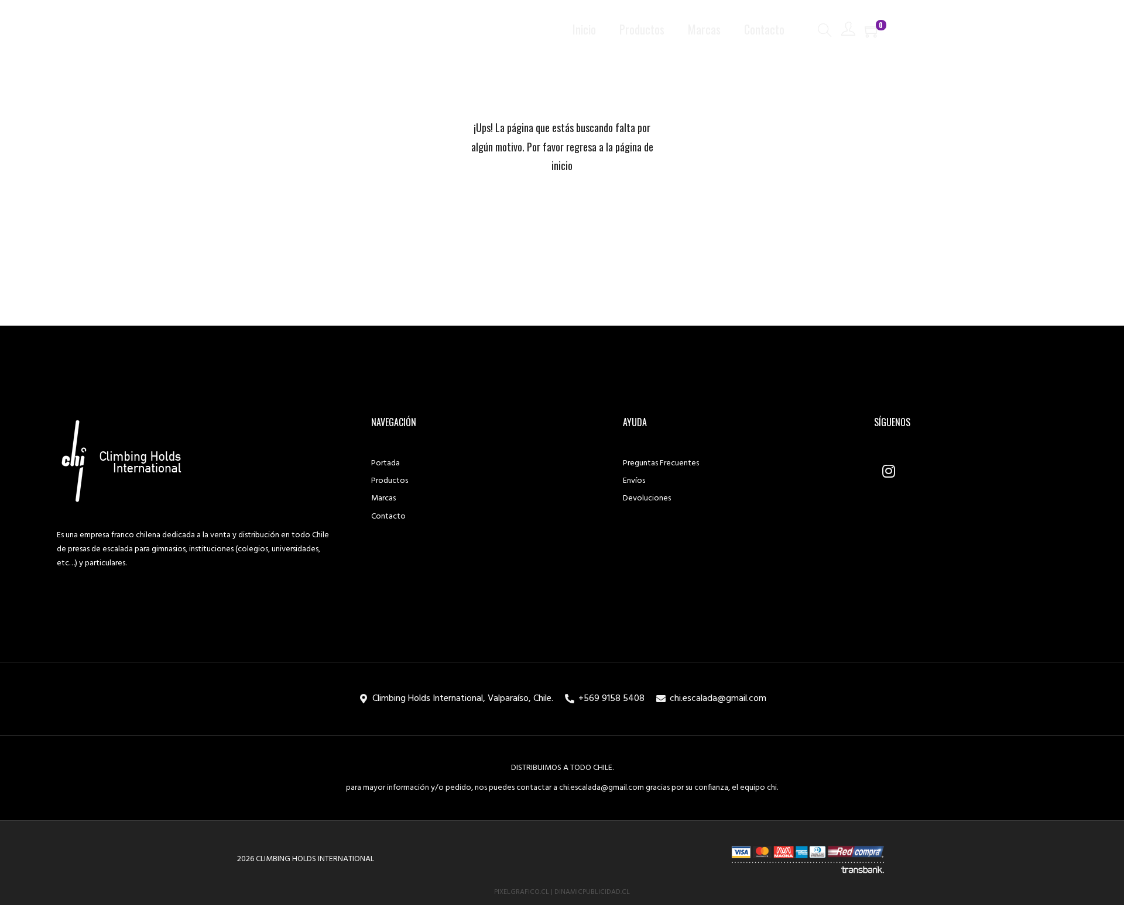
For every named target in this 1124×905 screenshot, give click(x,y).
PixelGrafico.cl (521, 892)
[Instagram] (888, 470)
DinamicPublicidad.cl (592, 892)
